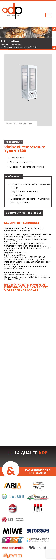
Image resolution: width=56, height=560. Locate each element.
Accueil (4, 44)
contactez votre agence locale (26, 288)
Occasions (16, 44)
